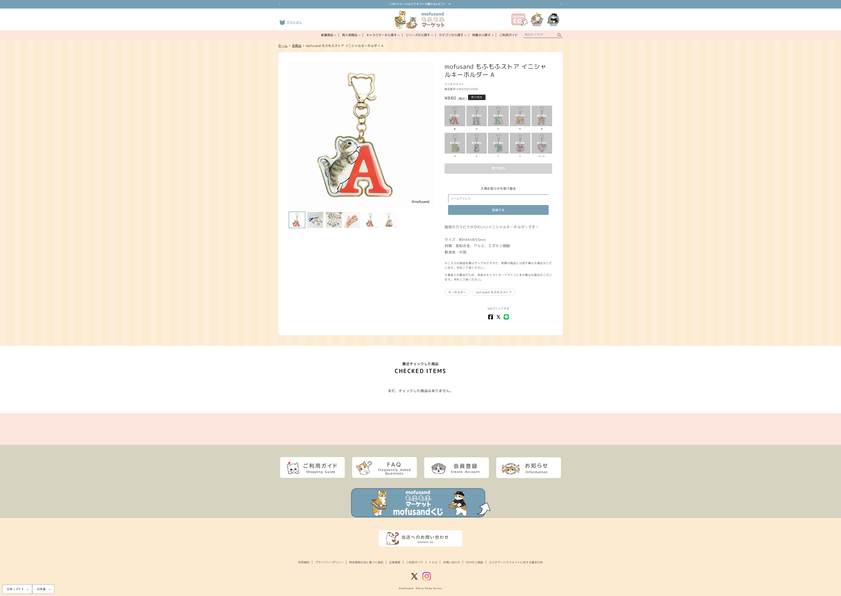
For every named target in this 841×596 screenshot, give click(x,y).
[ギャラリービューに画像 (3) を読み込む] (334, 220)
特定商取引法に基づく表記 (366, 562)
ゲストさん (294, 22)
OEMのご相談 (474, 562)
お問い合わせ (451, 562)
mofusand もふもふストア (494, 292)
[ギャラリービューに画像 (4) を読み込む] (352, 220)
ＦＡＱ (433, 562)
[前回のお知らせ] (279, 4)
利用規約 (303, 562)
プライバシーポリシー (329, 562)
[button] (328, 35)
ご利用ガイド (414, 562)
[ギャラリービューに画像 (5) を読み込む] (370, 220)
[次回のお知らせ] (561, 4)
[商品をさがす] (559, 35)
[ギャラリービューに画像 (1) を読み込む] (297, 220)
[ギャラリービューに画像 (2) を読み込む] (315, 220)
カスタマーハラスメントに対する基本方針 (516, 562)
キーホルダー (457, 292)
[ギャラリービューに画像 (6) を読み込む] (389, 220)
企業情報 (394, 562)
